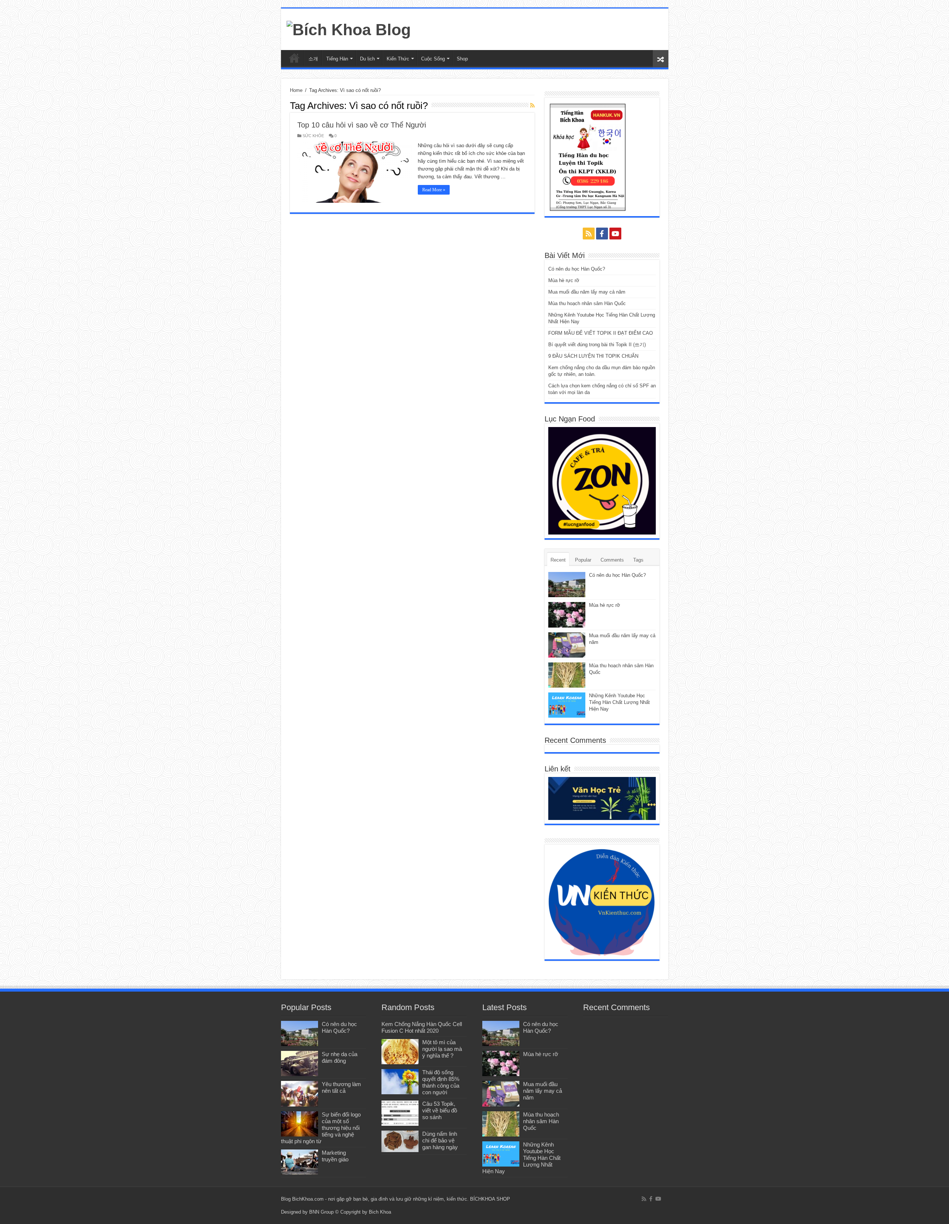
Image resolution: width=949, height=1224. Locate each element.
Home (296, 90)
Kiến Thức (398, 59)
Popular (583, 560)
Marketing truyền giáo (335, 1155)
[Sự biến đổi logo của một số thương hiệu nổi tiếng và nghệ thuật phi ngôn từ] (299, 1124)
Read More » (433, 189)
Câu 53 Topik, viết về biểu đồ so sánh (439, 1110)
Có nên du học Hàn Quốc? (576, 269)
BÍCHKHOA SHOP (490, 1199)
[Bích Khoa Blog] (349, 28)
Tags (638, 560)
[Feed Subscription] (532, 105)
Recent (558, 560)
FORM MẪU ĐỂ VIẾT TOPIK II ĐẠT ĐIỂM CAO (600, 333)
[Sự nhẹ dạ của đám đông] (299, 1063)
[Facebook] (602, 233)
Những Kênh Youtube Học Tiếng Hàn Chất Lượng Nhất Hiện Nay (619, 702)
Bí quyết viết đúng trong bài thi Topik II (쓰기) (597, 344)
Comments (612, 560)
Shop (462, 59)
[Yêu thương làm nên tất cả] (299, 1093)
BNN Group (321, 1212)
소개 (313, 59)
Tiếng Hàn (337, 59)
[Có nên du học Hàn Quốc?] (299, 1033)
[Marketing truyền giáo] (299, 1162)
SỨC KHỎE (313, 135)
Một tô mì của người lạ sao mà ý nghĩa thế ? (442, 1049)
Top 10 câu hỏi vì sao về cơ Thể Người (361, 125)
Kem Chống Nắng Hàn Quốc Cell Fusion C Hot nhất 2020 (421, 1027)
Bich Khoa (380, 1212)
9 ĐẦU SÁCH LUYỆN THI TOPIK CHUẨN (593, 356)
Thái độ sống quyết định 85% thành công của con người (440, 1082)
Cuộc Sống (433, 59)
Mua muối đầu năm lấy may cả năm (586, 292)
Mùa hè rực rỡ (563, 280)
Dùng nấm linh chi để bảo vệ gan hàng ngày (440, 1140)
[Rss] (589, 233)
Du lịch (367, 59)
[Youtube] (615, 233)
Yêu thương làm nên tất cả (341, 1087)
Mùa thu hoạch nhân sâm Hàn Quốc (587, 303)
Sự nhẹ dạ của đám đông (339, 1057)
